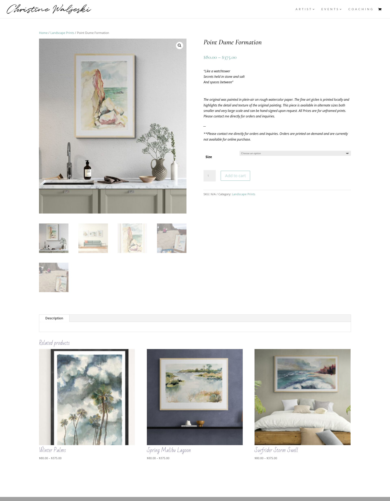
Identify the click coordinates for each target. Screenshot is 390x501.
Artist (304, 9)
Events (330, 9)
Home (43, 33)
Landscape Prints (62, 33)
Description (54, 318)
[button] (179, 45)
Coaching (361, 9)
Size (209, 157)
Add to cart (235, 175)
